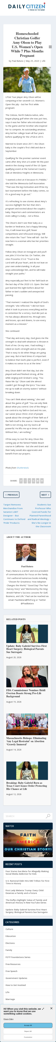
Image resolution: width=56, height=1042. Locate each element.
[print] (42, 480)
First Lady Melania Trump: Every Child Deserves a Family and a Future (25, 891)
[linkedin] (33, 480)
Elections (10, 943)
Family (9, 950)
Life (43, 60)
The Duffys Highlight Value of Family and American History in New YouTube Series (26, 901)
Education (11, 936)
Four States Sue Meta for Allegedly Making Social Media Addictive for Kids (27, 872)
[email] (37, 480)
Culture (9, 929)
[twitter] (25, 480)
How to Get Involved (16, 985)
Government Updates (16, 978)
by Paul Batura (16, 60)
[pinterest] (29, 480)
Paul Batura (27, 566)
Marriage (10, 999)
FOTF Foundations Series (18, 957)
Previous (13, 494)
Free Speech (11, 971)
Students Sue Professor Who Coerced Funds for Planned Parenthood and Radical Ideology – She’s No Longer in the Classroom (39, 515)
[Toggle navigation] (50, 47)
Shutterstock (22, 467)
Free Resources (13, 964)
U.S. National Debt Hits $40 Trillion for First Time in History (27, 882)
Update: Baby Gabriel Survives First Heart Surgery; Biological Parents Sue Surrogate (27, 911)
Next (44, 494)
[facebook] (21, 480)
